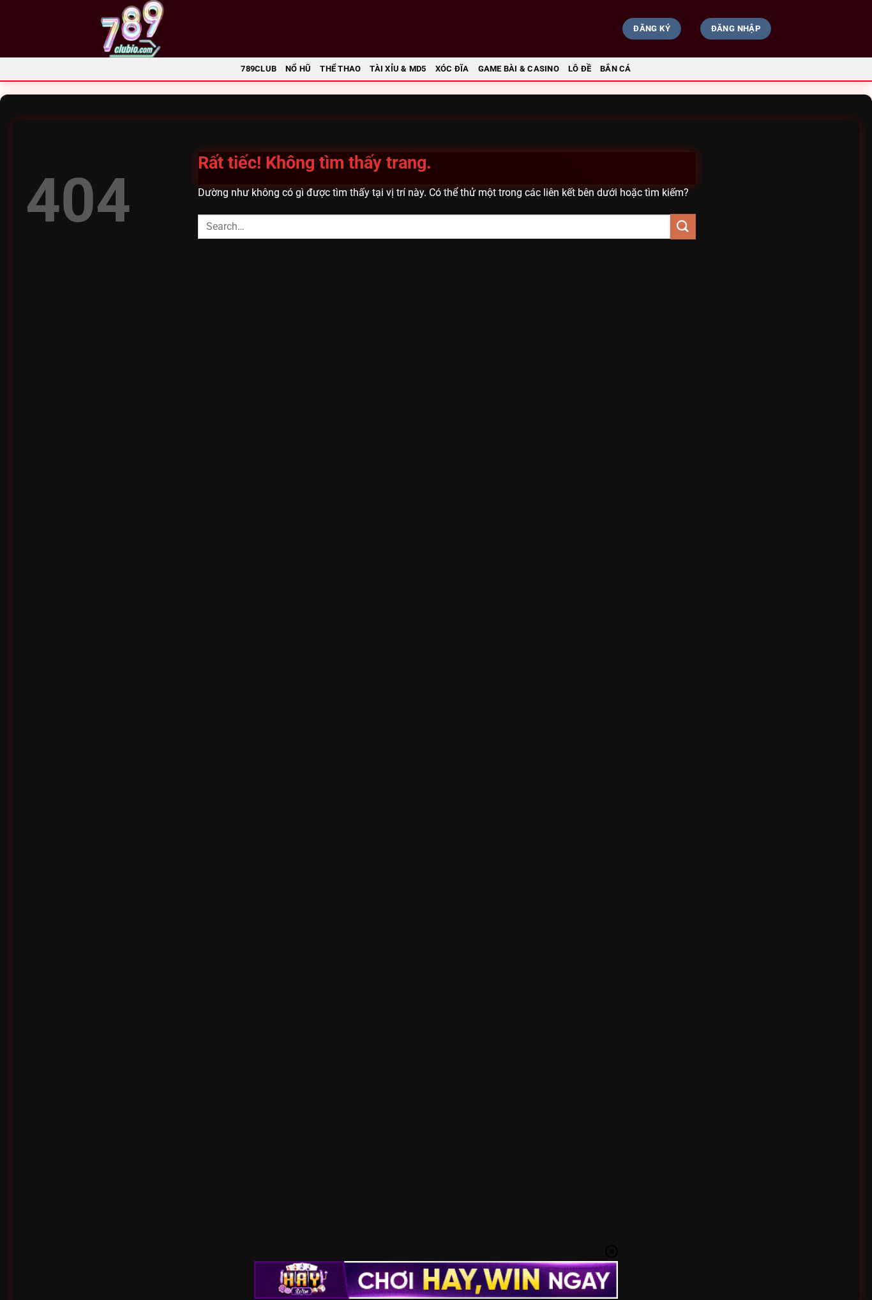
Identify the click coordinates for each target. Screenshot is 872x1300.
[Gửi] (683, 226)
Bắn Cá (615, 68)
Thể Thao (340, 68)
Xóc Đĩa (452, 68)
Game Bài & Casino (518, 68)
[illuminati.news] (203, 28)
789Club (258, 68)
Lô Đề (579, 68)
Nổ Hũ (298, 68)
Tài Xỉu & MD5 (398, 68)
